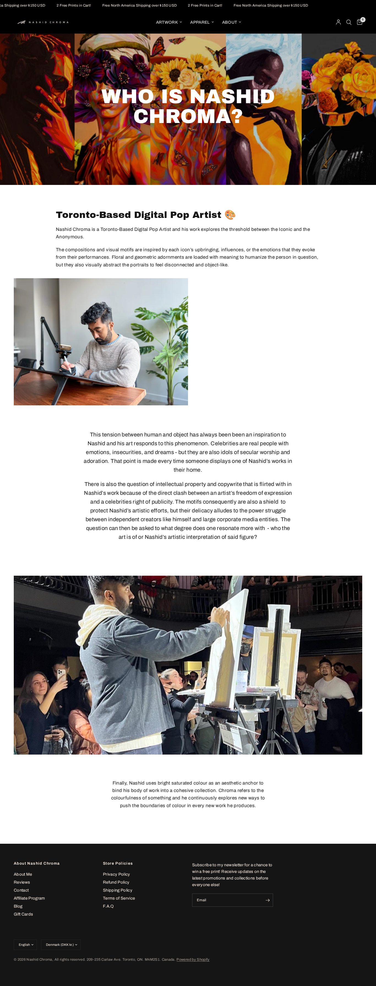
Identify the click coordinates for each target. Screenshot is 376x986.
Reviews (22, 882)
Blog (18, 906)
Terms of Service (119, 898)
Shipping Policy (117, 890)
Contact (21, 890)
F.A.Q (108, 906)
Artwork (167, 22)
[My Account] (338, 22)
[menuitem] (169, 22)
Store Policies (118, 863)
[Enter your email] (267, 900)
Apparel (199, 22)
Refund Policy (116, 882)
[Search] (349, 22)
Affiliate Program (29, 898)
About (229, 22)
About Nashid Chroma (37, 863)
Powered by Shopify (192, 960)
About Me (23, 874)
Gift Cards (23, 914)
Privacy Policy (116, 874)
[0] (358, 22)
